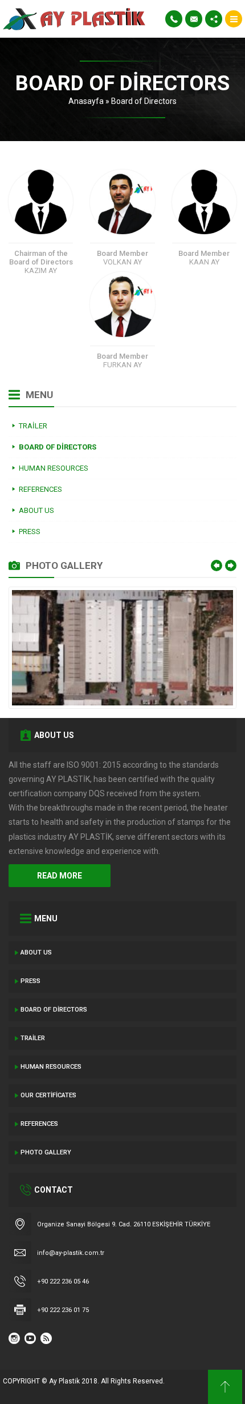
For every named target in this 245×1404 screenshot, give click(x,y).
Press (30, 981)
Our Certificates (48, 1095)
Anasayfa (86, 101)
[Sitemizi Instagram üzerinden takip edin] (14, 1338)
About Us (36, 952)
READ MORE (59, 875)
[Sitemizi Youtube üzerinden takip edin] (30, 1338)
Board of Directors (54, 1009)
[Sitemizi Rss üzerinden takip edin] (46, 1338)
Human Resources (51, 1066)
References (39, 1124)
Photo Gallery (46, 1152)
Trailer (33, 1038)
